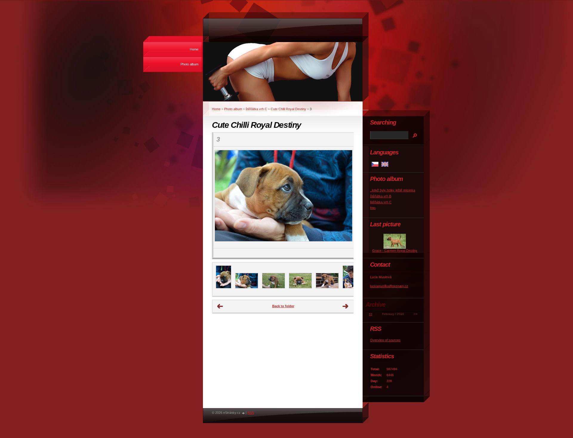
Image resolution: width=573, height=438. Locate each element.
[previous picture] (223, 197)
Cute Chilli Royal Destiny (288, 109)
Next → (345, 306)
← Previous (220, 306)
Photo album (189, 64)
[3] (246, 287)
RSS (250, 412)
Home (194, 49)
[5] (300, 287)
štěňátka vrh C (256, 109)
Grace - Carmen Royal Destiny (394, 250)
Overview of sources (385, 340)
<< (370, 314)
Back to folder (283, 306)
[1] (223, 287)
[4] (273, 287)
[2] (350, 287)
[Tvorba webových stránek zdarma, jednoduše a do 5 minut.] (243, 413)
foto (372, 208)
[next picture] (343, 197)
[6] (327, 287)
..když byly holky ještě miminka (392, 190)
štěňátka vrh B (380, 196)
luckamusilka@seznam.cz (389, 286)
